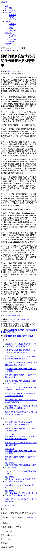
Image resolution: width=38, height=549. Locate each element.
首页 (6, 6)
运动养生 (12, 35)
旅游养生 (12, 42)
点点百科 (13, 321)
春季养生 (12, 24)
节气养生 (12, 17)
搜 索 (23, 48)
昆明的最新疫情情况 (14, 315)
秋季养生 (12, 28)
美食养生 (12, 39)
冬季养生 (12, 30)
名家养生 (12, 37)
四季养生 (8, 21)
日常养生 (8, 33)
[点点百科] (5, 2)
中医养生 (12, 15)
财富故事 (8, 44)
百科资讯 (8, 8)
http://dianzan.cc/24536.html (19, 319)
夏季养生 (12, 26)
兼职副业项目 (10, 10)
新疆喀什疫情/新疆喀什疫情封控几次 (19, 336)
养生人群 (12, 19)
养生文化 (8, 12)
